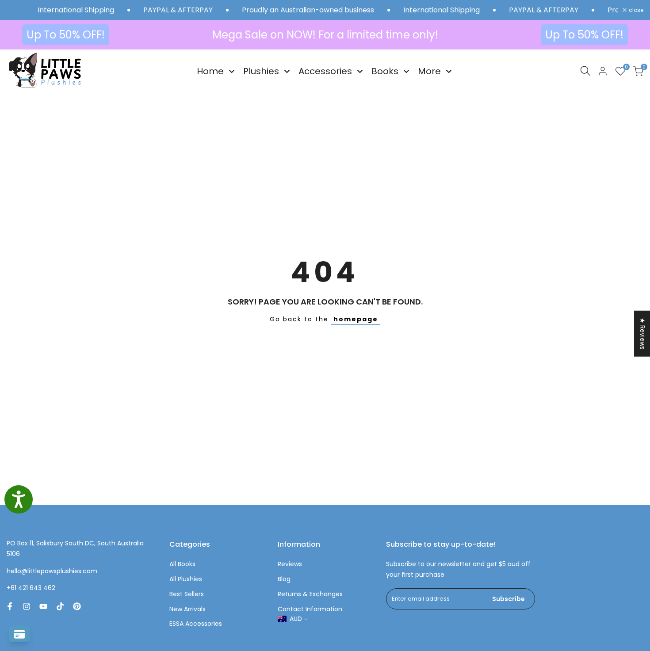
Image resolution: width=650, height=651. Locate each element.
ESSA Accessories (195, 623)
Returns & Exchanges (310, 594)
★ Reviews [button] (642, 333)
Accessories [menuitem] (325, 71)
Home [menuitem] (210, 71)
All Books (182, 564)
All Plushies (185, 579)
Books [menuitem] (384, 71)
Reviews (290, 564)
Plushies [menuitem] (261, 71)
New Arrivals (187, 609)
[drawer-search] (585, 71)
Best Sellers (186, 594)
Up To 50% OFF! (66, 34)
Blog (284, 579)
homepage (355, 319)
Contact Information (310, 609)
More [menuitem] (429, 71)
